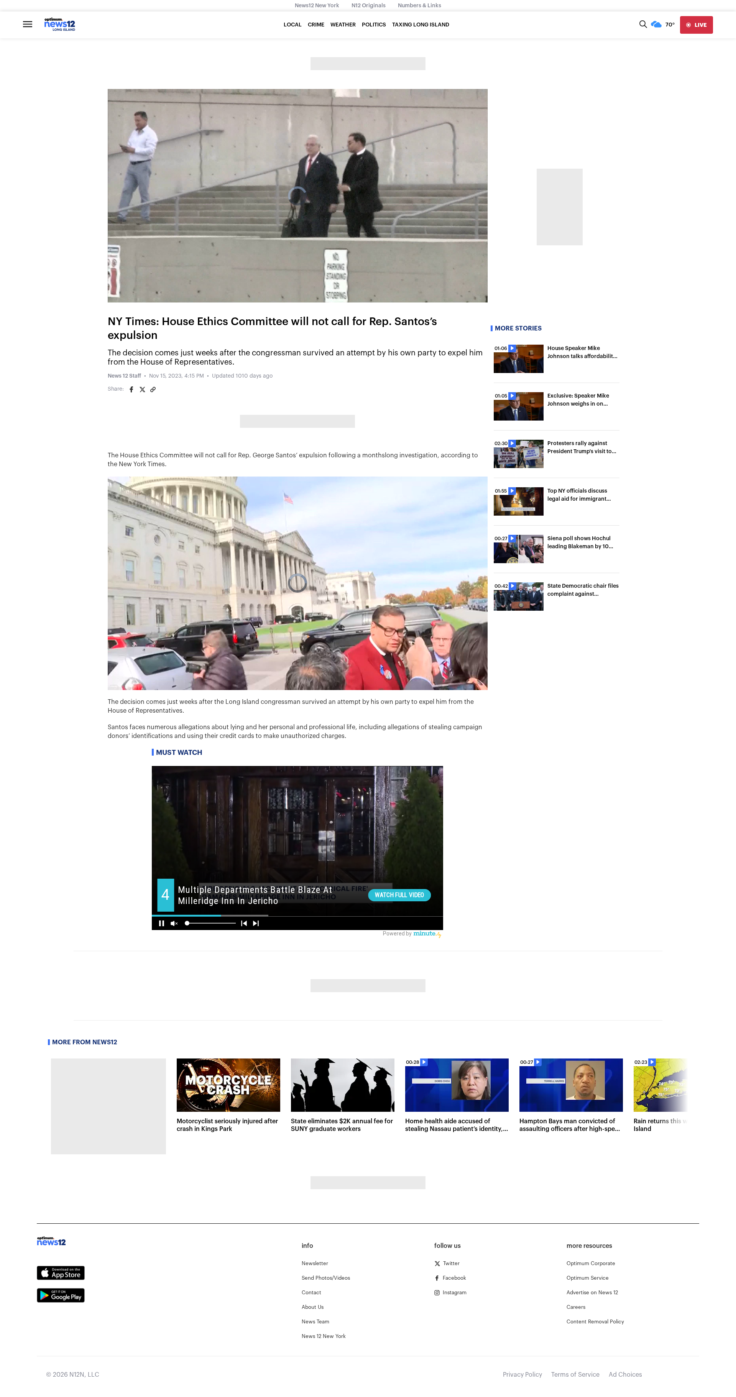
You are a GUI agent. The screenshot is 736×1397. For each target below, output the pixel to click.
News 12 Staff (124, 376)
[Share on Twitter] (142, 389)
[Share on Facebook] (131, 389)
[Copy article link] (153, 389)
